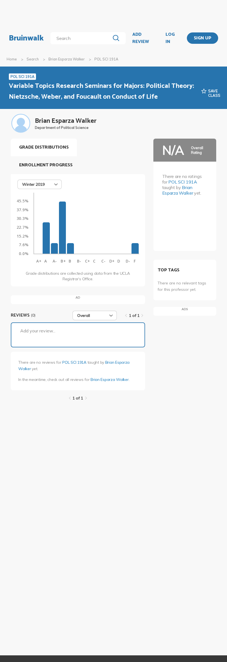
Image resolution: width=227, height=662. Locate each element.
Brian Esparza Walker (66, 59)
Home (12, 59)
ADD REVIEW (140, 38)
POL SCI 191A (74, 362)
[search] (81, 38)
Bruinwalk (26, 38)
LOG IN (170, 38)
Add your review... (37, 330)
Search (33, 59)
